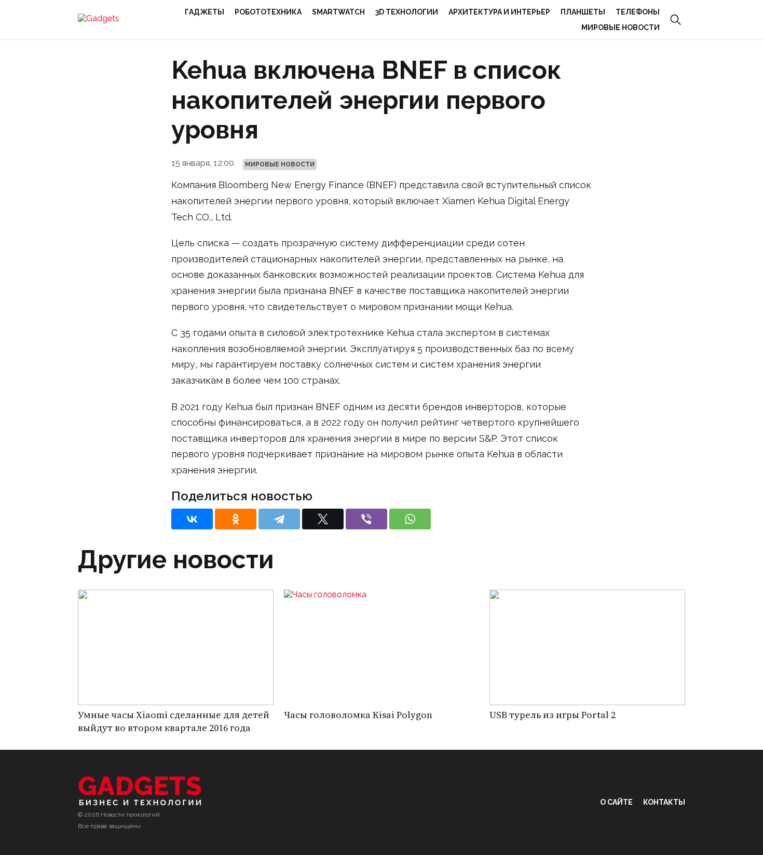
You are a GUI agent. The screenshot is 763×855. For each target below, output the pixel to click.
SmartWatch (338, 12)
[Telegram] (279, 519)
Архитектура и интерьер (499, 12)
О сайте (616, 802)
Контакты (664, 802)
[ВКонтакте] (192, 519)
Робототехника (268, 12)
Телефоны (638, 12)
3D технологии (406, 12)
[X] (323, 519)
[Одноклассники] (235, 519)
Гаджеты (204, 12)
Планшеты (583, 12)
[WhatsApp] (410, 519)
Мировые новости (620, 27)
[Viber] (366, 519)
